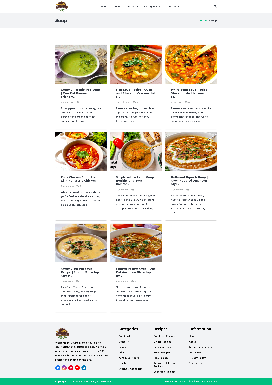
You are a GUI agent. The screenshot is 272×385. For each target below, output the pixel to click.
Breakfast (124, 336)
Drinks (122, 352)
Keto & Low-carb (128, 357)
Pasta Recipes (162, 352)
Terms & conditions (200, 347)
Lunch (122, 363)
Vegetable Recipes (164, 371)
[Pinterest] (70, 367)
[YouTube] (77, 367)
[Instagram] (64, 367)
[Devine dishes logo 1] (61, 6)
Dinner (122, 347)
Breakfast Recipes (164, 336)
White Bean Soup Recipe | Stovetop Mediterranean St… (190, 93)
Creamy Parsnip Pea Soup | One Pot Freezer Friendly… (80, 93)
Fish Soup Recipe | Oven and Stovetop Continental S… (135, 93)
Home (203, 20)
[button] (138, 6)
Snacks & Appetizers (130, 368)
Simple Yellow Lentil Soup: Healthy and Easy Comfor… (135, 180)
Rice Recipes (161, 357)
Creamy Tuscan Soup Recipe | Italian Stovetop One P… (80, 272)
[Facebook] (57, 367)
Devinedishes (81, 381)
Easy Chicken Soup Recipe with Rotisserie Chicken (80, 178)
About (192, 341)
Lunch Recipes (162, 347)
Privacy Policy (197, 357)
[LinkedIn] (83, 367)
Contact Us (195, 363)
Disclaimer (195, 352)
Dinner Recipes (162, 341)
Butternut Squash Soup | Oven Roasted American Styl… (189, 180)
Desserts (123, 341)
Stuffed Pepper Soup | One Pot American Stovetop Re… (136, 272)
